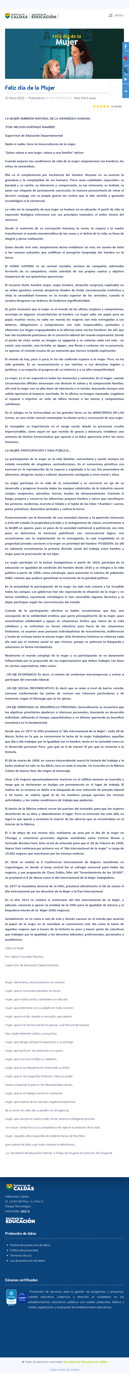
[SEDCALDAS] (41, 15)
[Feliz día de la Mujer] (64, 54)
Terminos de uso (21, 1255)
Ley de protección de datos (27, 1260)
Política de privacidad (24, 1250)
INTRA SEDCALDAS (59, 98)
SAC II (25, 1211)
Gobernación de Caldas (64, 1369)
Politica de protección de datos (30, 1245)
